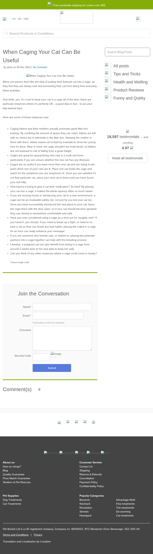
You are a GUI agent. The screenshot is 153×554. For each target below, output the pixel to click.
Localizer (45, 541)
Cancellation (86, 478)
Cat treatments (125, 515)
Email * (27, 315)
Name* (27, 306)
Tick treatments (125, 507)
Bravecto (84, 499)
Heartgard (85, 515)
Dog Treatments (12, 499)
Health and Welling (130, 82)
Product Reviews (128, 90)
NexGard (84, 503)
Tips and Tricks (126, 74)
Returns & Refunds (90, 474)
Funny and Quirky (129, 98)
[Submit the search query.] (7, 33)
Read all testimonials (127, 158)
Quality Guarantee (13, 474)
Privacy (38, 534)
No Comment (40, 67)
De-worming (123, 511)
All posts (121, 66)
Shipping (84, 470)
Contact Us (86, 466)
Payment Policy (88, 482)
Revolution (85, 507)
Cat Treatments (12, 503)
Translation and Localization (19, 541)
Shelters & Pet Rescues (17, 482)
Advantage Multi (125, 499)
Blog (5, 470)
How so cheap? (12, 466)
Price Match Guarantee (16, 478)
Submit (52, 367)
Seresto (84, 511)
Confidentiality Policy (91, 486)
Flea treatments (125, 503)
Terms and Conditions (16, 534)
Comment (25, 330)
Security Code (22, 355)
